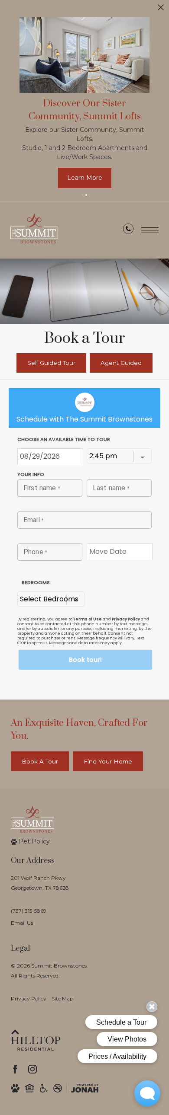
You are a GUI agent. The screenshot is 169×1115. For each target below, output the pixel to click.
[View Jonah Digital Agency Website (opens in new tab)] (84, 1088)
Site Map (62, 998)
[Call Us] (128, 230)
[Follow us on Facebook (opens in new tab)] (15, 1069)
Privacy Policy (28, 998)
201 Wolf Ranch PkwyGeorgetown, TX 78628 (40, 883)
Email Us (22, 923)
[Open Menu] (150, 230)
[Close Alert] (161, 9)
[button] (83, 195)
